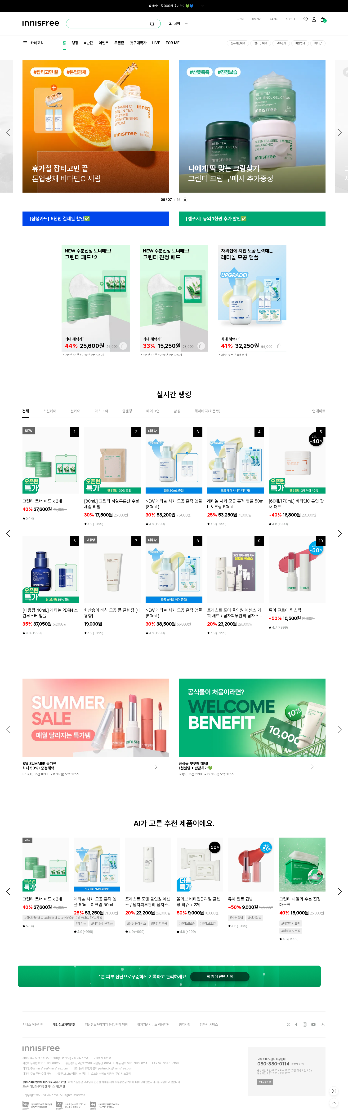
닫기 (202, 6)
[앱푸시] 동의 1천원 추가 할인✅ (216, 218)
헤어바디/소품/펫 (207, 411)
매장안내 (300, 43)
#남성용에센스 (136, 923)
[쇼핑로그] (334, 1091)
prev (8, 533)
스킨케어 (49, 411)
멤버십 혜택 (260, 43)
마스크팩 (101, 411)
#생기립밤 (254, 918)
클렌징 (127, 411)
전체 (25, 411)
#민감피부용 (159, 923)
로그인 (240, 19)
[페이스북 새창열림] (297, 1024)
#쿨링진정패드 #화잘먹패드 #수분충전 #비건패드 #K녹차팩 (63, 918)
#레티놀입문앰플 (102, 923)
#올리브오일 (208, 923)
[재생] (185, 199)
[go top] (334, 1103)
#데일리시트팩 (290, 923)
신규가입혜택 (238, 43)
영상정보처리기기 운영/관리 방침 (106, 1024)
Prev (8, 133)
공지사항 (184, 1024)
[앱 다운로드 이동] (322, 1024)
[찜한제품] (305, 19)
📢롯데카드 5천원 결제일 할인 (173, 6)
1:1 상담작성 (265, 1082)
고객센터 (273, 19)
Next (340, 133)
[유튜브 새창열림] (314, 1024)
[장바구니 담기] (123, 346)
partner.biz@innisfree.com (115, 1068)
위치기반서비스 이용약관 (153, 1024)
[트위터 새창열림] (288, 1024)
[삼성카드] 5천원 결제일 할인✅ (60, 218)
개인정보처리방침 (64, 1024)
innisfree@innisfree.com (52, 1068)
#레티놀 (81, 923)
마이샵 (317, 43)
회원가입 (256, 19)
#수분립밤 (236, 918)
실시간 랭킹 (174, 394)
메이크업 (153, 411)
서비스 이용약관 (32, 1024)
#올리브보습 (186, 923)
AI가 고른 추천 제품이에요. (174, 823)
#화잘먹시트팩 (290, 931)
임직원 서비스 (209, 1024)
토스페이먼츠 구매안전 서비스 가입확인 (43, 1086)
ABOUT (290, 19)
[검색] (152, 24)
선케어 (75, 411)
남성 (177, 411)
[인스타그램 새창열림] (305, 1024)
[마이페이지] (314, 19)
